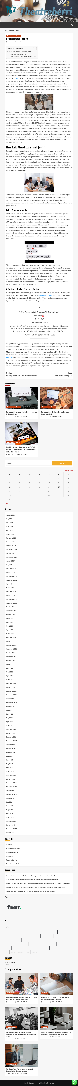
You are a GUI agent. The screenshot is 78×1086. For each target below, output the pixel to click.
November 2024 (11, 580)
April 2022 (9, 676)
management (34, 944)
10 (10, 487)
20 (39, 491)
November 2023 (11, 603)
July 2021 (9, 710)
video (27, 952)
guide (31, 940)
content (8, 936)
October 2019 (10, 790)
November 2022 (11, 649)
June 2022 (9, 668)
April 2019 (9, 813)
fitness (25, 940)
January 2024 (10, 595)
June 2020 (9, 760)
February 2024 (11, 591)
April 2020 (9, 767)
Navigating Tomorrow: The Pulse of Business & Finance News (21, 413)
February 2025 (11, 568)
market (43, 944)
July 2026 (9, 519)
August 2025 (10, 561)
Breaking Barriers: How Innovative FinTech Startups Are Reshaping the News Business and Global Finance (20, 449)
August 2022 (10, 660)
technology (61, 948)
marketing (51, 944)
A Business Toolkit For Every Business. (24, 56)
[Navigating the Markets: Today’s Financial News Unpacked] (56, 398)
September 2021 (11, 702)
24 (10, 495)
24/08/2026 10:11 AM (57, 417)
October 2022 (10, 653)
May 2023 (9, 626)
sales (25, 948)
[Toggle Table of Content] (34, 48)
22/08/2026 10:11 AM (22, 454)
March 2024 (10, 588)
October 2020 (10, 744)
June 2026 (9, 523)
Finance (16, 78)
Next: (63, 374)
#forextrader (29, 326)
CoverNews (40, 1083)
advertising (10, 932)
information (65, 940)
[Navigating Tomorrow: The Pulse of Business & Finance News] (21, 398)
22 (59, 491)
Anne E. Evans (11, 42)
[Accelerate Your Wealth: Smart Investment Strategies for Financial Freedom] (21, 1055)
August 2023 (10, 614)
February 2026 (11, 538)
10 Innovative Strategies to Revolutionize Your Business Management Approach (32, 879)
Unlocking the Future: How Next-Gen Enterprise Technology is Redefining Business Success (35, 887)
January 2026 (10, 542)
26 (29, 495)
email (43, 936)
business (35, 932)
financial (17, 940)
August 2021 (10, 706)
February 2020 (11, 775)
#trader (13, 326)
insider (8, 944)
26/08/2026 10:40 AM (57, 1002)
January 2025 (10, 572)
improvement (53, 940)
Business (9, 357)
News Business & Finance (13, 36)
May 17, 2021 (49, 335)
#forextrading (41, 326)
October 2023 (10, 607)
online (8, 948)
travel (13, 952)
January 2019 (10, 825)
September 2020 (11, 748)
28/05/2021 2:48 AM (22, 42)
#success (39, 331)
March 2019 (10, 817)
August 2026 (10, 515)
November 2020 (11, 741)
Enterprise (9, 856)
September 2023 (11, 611)
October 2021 (10, 699)
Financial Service (11, 860)
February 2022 (11, 683)
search (32, 948)
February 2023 (11, 637)
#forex (49, 326)
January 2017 (10, 832)
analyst (18, 932)
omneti (7, 965)
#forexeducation (50, 328)
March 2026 (10, 534)
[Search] (72, 25)
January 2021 (10, 733)
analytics (27, 932)
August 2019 (10, 798)
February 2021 (11, 729)
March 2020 (10, 771)
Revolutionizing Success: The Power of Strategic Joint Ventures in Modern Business (33, 876)
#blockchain (62, 328)
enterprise (58, 936)
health (38, 940)
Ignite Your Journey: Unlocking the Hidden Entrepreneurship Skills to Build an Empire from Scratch (38, 883)
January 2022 (10, 687)
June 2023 (9, 622)
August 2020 (10, 752)
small (39, 948)
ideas (45, 940)
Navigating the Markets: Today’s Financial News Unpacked (55, 413)
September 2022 (11, 656)
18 (19, 491)
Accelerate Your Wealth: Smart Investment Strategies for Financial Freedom (30, 891)
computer (53, 932)
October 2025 (10, 553)
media (60, 944)
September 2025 (11, 557)
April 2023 (9, 630)
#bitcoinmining (37, 328)
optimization (17, 948)
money (67, 944)
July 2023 (9, 618)
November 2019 (11, 787)
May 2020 (9, 764)
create (25, 936)
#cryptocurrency (19, 331)
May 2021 (9, 718)
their (69, 948)
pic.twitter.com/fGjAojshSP (54, 331)
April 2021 (9, 722)
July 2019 (9, 802)
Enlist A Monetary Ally (19, 54)
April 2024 (9, 584)
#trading (20, 326)
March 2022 (10, 679)
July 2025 (9, 565)
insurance (16, 944)
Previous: (21, 374)
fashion (67, 936)
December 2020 (11, 737)
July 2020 (9, 756)
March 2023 (10, 633)
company (44, 932)
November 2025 (11, 549)
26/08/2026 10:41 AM (22, 1002)
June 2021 (9, 714)
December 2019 (11, 783)
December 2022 (11, 645)
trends (20, 952)
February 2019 (11, 821)
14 (49, 487)
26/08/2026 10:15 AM (22, 1073)
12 (29, 487)
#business (31, 331)
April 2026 (9, 530)
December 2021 (11, 691)
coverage (17, 936)
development (34, 936)
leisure (25, 944)
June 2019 (9, 806)
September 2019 (11, 794)
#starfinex (26, 328)
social (46, 948)
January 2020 (10, 779)
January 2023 (10, 641)
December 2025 (11, 545)
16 (68, 487)
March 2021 (10, 725)
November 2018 (11, 829)
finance (8, 940)
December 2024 (11, 576)
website (34, 952)
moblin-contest (10, 962)
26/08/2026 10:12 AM (22, 417)
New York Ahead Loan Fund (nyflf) (20, 52)
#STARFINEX (16, 328)
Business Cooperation (13, 848)
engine (50, 936)
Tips (7, 952)
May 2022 (9, 672)
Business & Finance (45, 295)
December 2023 (11, 599)
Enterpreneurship (12, 852)
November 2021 (11, 695)
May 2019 (9, 810)
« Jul (6, 503)
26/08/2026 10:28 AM (22, 1039)
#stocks (56, 326)
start (52, 948)
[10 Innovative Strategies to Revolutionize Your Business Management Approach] (56, 984)
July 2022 (9, 664)
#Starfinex (63, 326)
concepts (62, 932)
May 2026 (9, 526)
